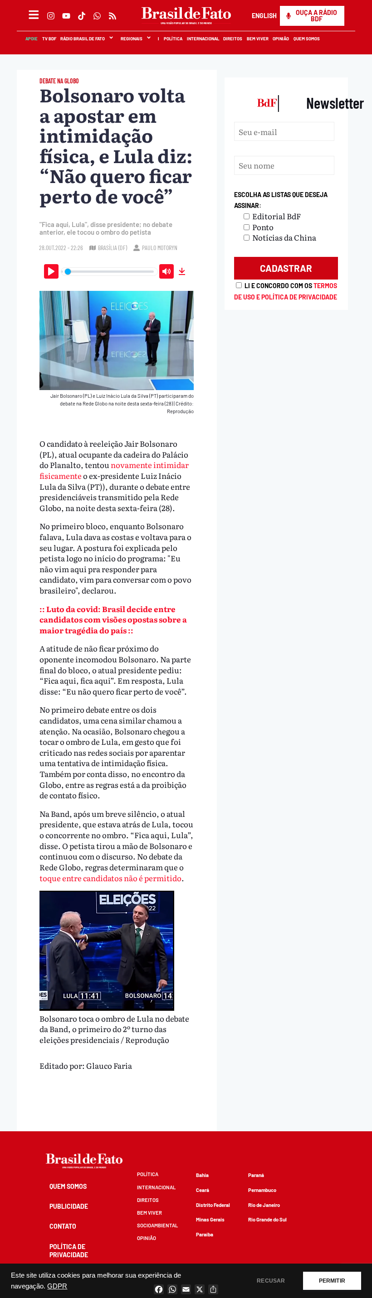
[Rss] (112, 16)
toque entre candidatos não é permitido (110, 877)
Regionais (131, 38)
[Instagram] (51, 16)
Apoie (31, 38)
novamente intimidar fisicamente (114, 470)
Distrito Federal (213, 1205)
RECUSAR (271, 1281)
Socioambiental (157, 1225)
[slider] (109, 271)
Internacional (202, 38)
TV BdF (49, 38)
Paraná (256, 1175)
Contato (62, 1226)
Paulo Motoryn (159, 247)
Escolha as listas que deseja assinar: (281, 200)
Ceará (202, 1190)
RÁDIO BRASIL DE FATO (82, 38)
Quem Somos (306, 38)
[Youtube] (66, 16)
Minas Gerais (210, 1219)
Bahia (202, 1175)
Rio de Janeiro (264, 1205)
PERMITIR (332, 1281)
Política (172, 38)
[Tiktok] (82, 16)
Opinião (281, 38)
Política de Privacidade (68, 1251)
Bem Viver (257, 38)
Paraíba (204, 1234)
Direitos (232, 38)
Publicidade (68, 1206)
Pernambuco (262, 1190)
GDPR (57, 1286)
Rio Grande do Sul (267, 1219)
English (263, 15)
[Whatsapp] (97, 16)
